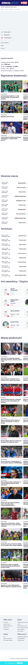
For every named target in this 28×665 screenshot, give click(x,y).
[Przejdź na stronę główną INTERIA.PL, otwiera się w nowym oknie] (6, 3)
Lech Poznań (6, 627)
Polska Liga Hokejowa (7, 640)
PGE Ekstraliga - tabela (22, 625)
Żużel (19, 620)
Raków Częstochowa (7, 625)
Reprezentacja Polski (7, 638)
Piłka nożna (11, 9)
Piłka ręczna (22, 634)
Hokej (5, 634)
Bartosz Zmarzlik (21, 629)
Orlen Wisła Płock (21, 638)
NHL (4, 636)
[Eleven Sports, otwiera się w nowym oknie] (24, 3)
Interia (2, 9)
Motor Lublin (20, 631)
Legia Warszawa (6, 624)
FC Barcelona (6, 629)
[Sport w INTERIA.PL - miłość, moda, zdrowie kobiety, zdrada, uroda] (15, 3)
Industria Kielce (21, 640)
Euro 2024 (5, 622)
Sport (6, 9)
